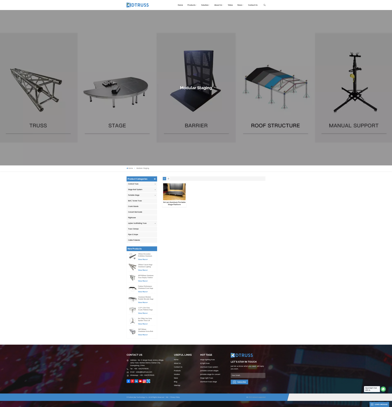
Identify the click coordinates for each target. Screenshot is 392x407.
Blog (175, 382)
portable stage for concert (210, 374)
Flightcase (132, 217)
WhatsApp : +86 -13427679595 (142, 375)
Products (191, 5)
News (239, 5)
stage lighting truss (207, 359)
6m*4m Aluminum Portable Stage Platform (174, 203)
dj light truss (205, 363)
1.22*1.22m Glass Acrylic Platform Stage (145, 309)
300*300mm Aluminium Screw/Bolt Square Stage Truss (145, 330)
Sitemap (177, 385)
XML (167, 397)
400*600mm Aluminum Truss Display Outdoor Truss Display (145, 277)
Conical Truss (133, 184)
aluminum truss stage (208, 382)
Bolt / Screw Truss (135, 201)
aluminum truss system (209, 367)
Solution (204, 5)
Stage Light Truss (206, 378)
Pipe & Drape (133, 234)
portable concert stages (209, 370)
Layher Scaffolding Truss (137, 223)
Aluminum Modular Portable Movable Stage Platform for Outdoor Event (145, 298)
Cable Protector (134, 240)
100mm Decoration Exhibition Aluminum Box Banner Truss (145, 255)
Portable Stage (133, 195)
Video (230, 5)
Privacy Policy (175, 397)
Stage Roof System (135, 189)
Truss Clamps (133, 229)
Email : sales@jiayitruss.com (141, 372)
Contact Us (253, 5)
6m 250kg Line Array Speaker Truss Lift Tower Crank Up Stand (145, 320)
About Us (218, 5)
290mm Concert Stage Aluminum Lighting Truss (145, 266)
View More (142, 259)
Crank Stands (133, 206)
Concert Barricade (135, 212)
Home (180, 5)
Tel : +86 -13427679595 (139, 369)
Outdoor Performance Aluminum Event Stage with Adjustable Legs (145, 287)
